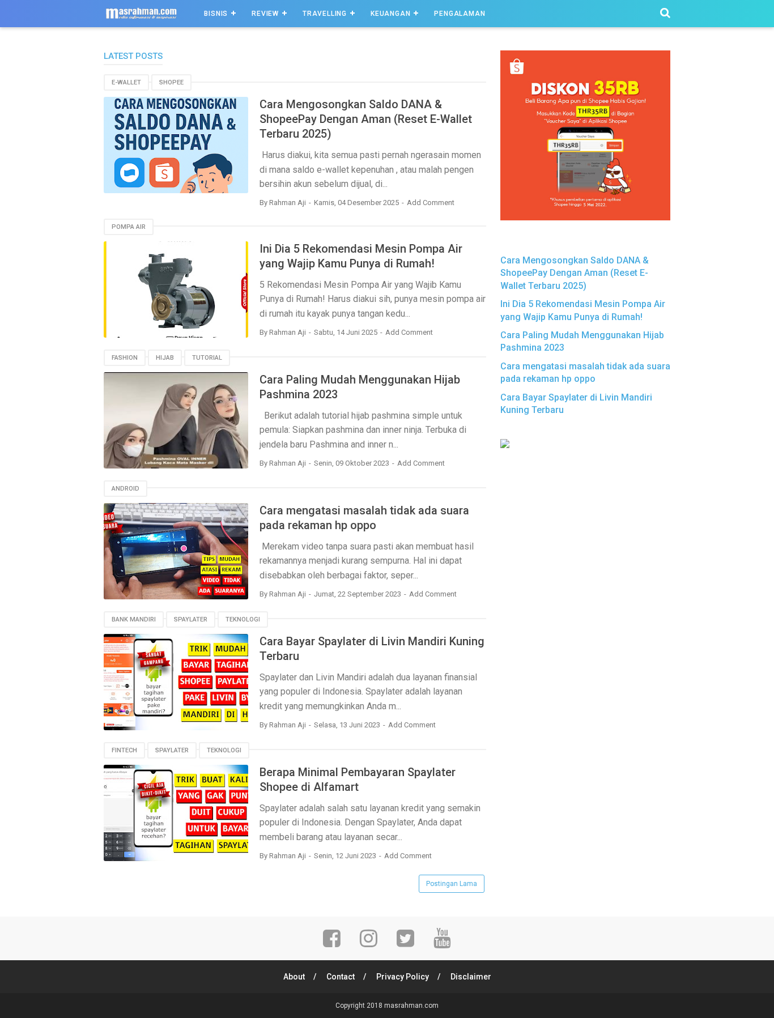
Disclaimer (470, 976)
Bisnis (216, 14)
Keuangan (390, 14)
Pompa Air (129, 227)
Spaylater (190, 619)
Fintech (124, 750)
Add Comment (430, 202)
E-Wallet (126, 82)
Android (125, 488)
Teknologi (243, 619)
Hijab (165, 357)
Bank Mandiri (134, 619)
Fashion (125, 357)
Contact (340, 976)
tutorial (207, 357)
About (294, 976)
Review (265, 14)
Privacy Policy (402, 976)
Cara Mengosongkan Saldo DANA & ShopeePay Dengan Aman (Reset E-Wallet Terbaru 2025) (366, 118)
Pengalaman (459, 14)
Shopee (171, 82)
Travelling (325, 14)
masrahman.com (411, 1006)
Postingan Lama (451, 884)
